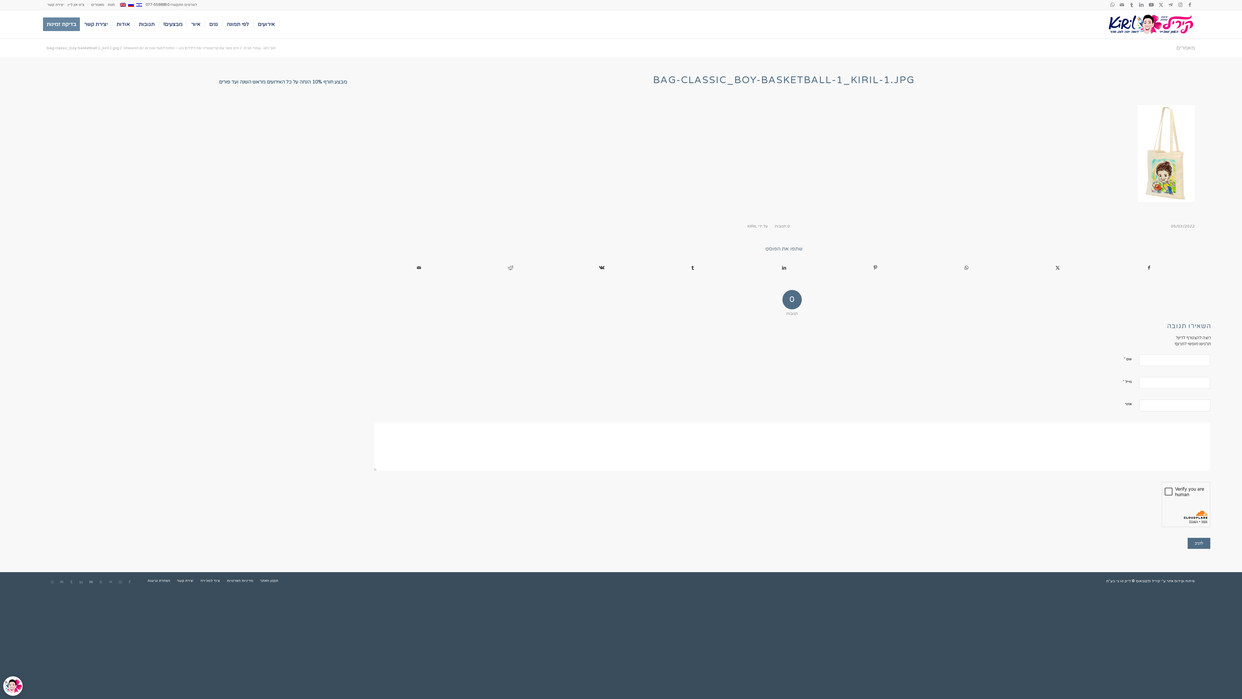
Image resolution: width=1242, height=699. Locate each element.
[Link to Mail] (1122, 5)
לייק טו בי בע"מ (1118, 581)
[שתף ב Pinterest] (875, 268)
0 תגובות (782, 226)
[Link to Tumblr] (1132, 5)
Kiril (752, 226)
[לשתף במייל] (419, 268)
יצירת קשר (55, 5)
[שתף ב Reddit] (510, 268)
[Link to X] (1161, 5)
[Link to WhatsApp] (1112, 5)
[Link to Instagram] (1180, 5)
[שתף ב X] (1057, 268)
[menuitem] (111, 4)
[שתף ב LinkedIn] (784, 268)
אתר (1128, 404)
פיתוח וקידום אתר (1181, 581)
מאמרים (97, 5)
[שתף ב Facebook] (1148, 268)
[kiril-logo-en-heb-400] (1151, 24)
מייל (1127, 381)
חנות (111, 5)
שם (1128, 358)
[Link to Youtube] (1151, 5)
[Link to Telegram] (1170, 5)
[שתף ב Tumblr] (693, 268)
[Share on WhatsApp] (966, 268)
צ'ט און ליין (76, 5)
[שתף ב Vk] (601, 268)
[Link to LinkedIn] (1141, 5)
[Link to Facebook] (1190, 5)
